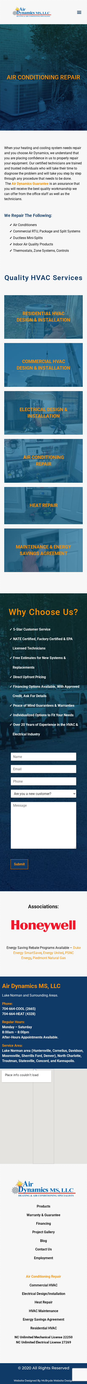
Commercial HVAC (43, 1285)
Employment (43, 1258)
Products (43, 1206)
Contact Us (43, 1249)
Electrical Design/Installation (43, 1294)
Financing (43, 1224)
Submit (19, 864)
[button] (79, 12)
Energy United (53, 953)
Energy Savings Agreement (43, 1319)
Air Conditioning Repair (43, 1276)
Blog (43, 1241)
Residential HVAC (43, 1328)
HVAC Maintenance (43, 1311)
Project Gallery (43, 1232)
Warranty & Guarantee (43, 1215)
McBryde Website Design (57, 1380)
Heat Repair (44, 1302)
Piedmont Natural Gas (49, 958)
